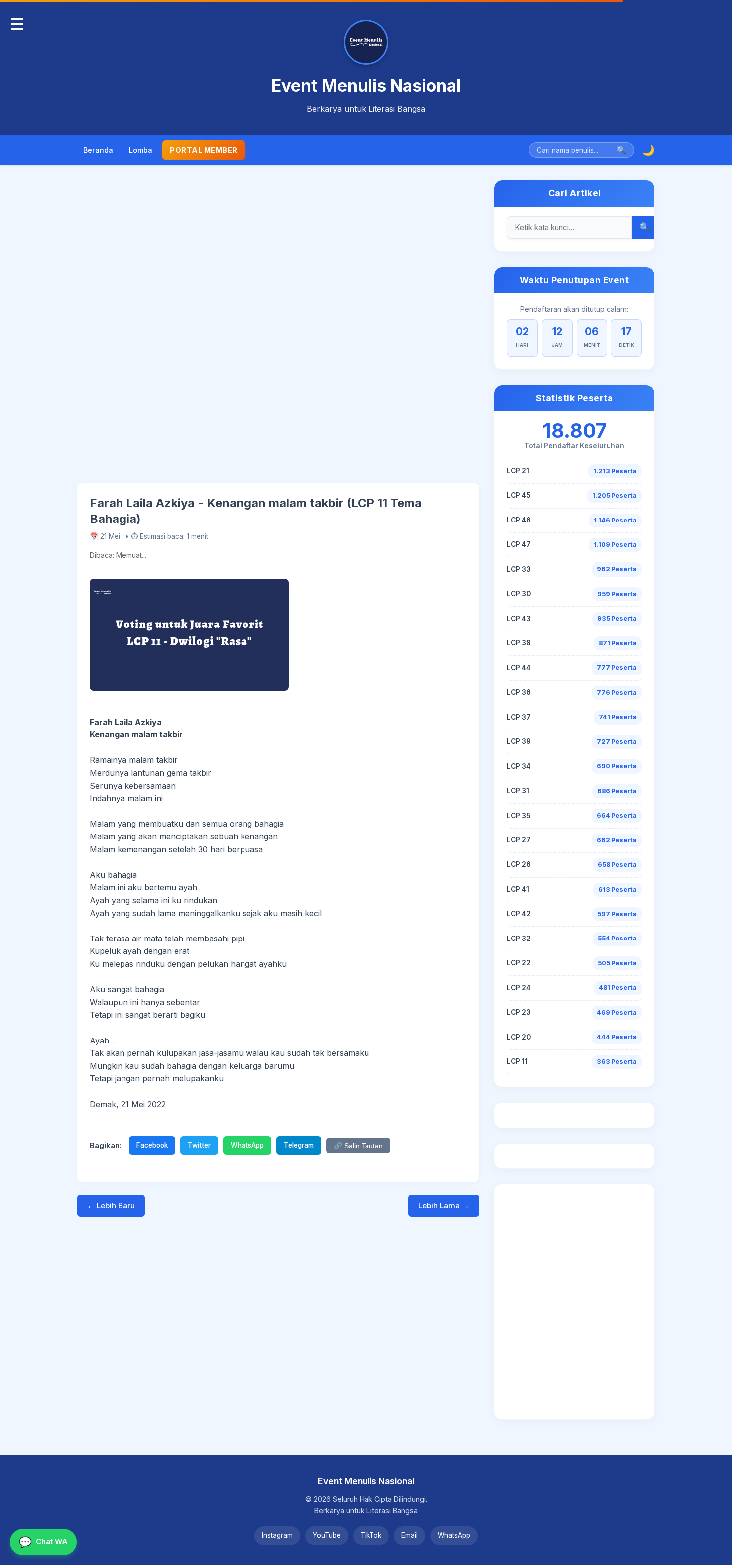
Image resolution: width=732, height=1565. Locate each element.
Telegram (299, 1145)
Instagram (277, 1535)
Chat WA (43, 1542)
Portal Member (204, 150)
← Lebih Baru (111, 1205)
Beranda (98, 150)
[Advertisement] (278, 331)
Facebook (152, 1145)
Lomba (140, 150)
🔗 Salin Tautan (358, 1145)
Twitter (199, 1145)
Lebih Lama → (443, 1205)
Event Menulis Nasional (366, 85)
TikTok (371, 1535)
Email (409, 1535)
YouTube (327, 1535)
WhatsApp (247, 1145)
